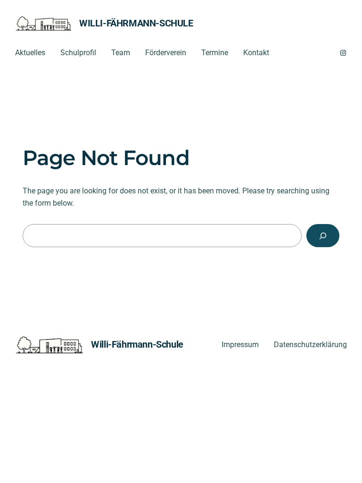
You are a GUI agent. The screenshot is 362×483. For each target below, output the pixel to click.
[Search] (322, 235)
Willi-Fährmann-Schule (136, 23)
